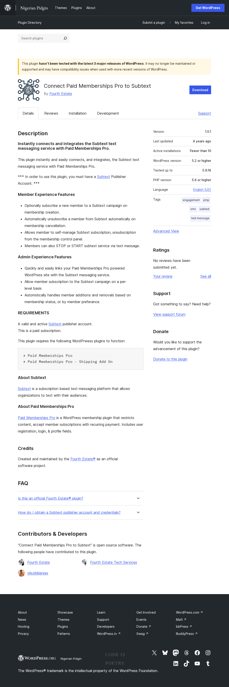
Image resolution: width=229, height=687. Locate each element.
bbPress (184, 626)
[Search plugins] (65, 38)
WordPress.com (189, 612)
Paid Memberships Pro (36, 417)
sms (193, 209)
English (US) (202, 189)
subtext (204, 209)
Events (141, 619)
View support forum (169, 314)
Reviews (51, 113)
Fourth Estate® (82, 459)
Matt (181, 619)
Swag (142, 634)
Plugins (62, 626)
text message (200, 218)
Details (28, 113)
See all (205, 276)
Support (204, 113)
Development (108, 113)
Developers (105, 626)
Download (200, 90)
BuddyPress (187, 634)
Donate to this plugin (170, 359)
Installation (78, 113)
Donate (143, 626)
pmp (206, 200)
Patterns (63, 634)
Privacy (23, 634)
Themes (63, 619)
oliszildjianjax (37, 573)
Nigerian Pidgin (71, 658)
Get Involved (146, 612)
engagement (191, 200)
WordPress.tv (109, 634)
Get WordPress (208, 8)
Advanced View (166, 231)
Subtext (103, 176)
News (22, 619)
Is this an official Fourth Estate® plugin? (50, 498)
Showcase (65, 612)
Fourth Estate (60, 93)
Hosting (23, 626)
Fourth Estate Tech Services (113, 562)
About (22, 612)
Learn (101, 612)
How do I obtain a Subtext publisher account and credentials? (69, 512)
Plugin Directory (30, 22)
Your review (162, 276)
